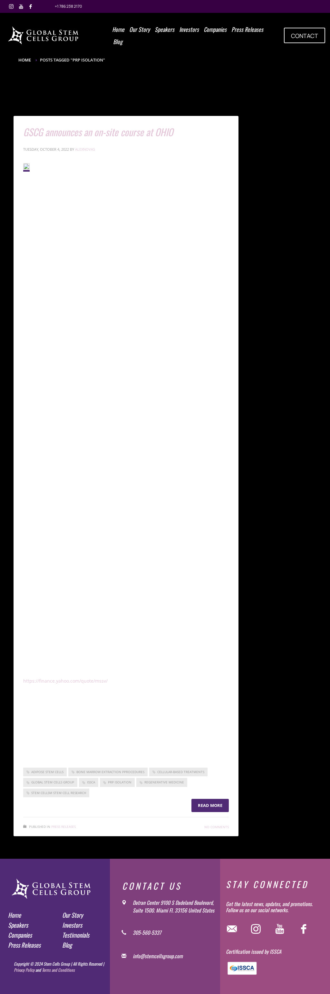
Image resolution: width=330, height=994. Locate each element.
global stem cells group (52, 782)
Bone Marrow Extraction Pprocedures (110, 772)
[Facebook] (30, 6)
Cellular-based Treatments (180, 772)
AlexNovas (85, 149)
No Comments (216, 827)
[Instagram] (11, 6)
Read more (210, 805)
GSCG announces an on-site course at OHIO (98, 132)
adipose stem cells (47, 772)
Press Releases (63, 826)
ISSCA (91, 782)
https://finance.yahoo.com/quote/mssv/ (65, 681)
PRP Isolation (119, 782)
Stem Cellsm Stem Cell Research (58, 792)
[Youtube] (21, 6)
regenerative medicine (164, 782)
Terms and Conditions (58, 970)
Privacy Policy (24, 970)
